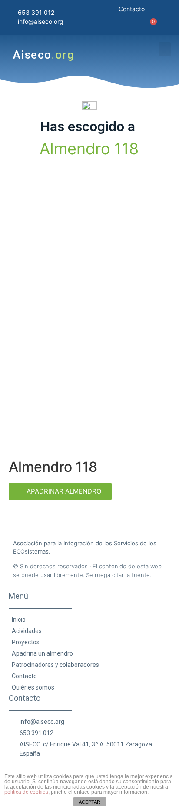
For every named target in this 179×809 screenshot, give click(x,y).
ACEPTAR (89, 802)
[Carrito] (146, 25)
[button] (165, 49)
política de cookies (26, 792)
